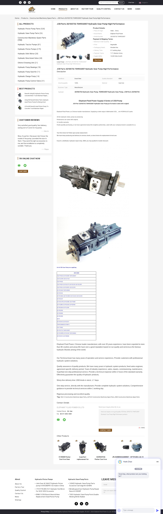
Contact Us (119, 9)
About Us (74, 9)
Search (121, 2)
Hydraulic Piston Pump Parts (29, 29)
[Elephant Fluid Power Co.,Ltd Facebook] (20, 2)
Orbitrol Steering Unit (26, 63)
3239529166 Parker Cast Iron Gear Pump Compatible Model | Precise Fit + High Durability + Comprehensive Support (101, 458)
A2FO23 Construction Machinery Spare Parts (100, 397)
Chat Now (131, 2)
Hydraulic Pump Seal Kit (27, 72)
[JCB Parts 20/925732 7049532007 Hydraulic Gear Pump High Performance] (72, 40)
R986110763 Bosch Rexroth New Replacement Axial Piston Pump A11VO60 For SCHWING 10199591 (48, 496)
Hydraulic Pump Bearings (27, 67)
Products (63, 9)
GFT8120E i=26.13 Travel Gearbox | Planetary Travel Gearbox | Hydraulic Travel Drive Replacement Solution (136, 458)
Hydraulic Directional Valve (28, 58)
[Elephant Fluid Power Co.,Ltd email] (20, 165)
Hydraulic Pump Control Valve (29, 81)
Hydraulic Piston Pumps (27, 49)
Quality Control (104, 9)
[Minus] (157, 461)
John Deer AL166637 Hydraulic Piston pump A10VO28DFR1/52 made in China (50, 485)
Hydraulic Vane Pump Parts (28, 33)
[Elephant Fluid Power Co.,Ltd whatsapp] (26, 165)
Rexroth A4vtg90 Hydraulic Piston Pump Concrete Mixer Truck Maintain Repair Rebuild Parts (37, 96)
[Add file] (119, 510)
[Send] (157, 510)
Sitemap (18, 500)
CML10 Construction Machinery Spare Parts (73, 397)
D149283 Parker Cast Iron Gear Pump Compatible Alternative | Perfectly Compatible (64, 458)
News (130, 9)
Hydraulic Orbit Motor (26, 54)
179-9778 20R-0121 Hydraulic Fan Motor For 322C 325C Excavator (50, 490)
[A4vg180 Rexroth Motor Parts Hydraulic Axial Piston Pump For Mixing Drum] (20, 101)
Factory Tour (87, 9)
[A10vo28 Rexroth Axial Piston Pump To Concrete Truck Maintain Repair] (20, 107)
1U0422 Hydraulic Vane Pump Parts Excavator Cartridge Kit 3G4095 (82, 485)
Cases (137, 9)
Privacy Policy (45, 511)
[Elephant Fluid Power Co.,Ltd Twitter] (25, 2)
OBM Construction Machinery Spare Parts (127, 397)
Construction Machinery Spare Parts (43, 18)
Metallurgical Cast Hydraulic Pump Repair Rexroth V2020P (84, 490)
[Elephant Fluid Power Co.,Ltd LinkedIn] (29, 2)
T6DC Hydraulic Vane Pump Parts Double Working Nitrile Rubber (84, 496)
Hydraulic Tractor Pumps (27, 45)
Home (53, 9)
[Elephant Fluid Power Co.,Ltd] (32, 9)
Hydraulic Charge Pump (27, 76)
